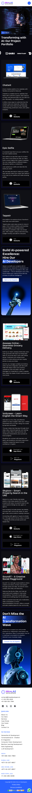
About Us (4, 715)
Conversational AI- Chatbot (10, 737)
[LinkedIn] (2, 706)
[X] (6, 706)
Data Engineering (7, 746)
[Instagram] (10, 706)
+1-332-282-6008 (7, 699)
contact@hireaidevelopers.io (10, 697)
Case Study (5, 721)
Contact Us (5, 727)
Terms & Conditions (16, 787)
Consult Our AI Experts (12, 641)
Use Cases (4, 723)
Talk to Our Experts (10, 280)
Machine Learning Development (11, 744)
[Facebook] (14, 706)
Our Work (4, 717)
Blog (2, 725)
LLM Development (7, 749)
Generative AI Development (10, 735)
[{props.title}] (16, 116)
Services (4, 719)
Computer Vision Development (11, 742)
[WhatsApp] (29, 790)
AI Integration (5, 740)
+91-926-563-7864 (7, 701)
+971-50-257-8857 (8, 762)
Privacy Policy (16, 784)
